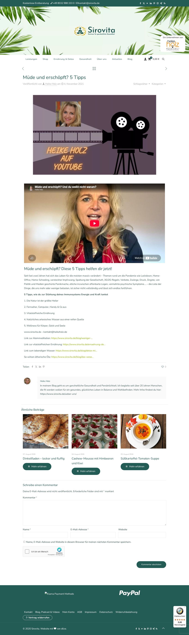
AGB (79, 612)
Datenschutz (106, 612)
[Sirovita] (94, 30)
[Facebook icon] (140, 3)
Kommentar (30, 497)
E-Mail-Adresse (80, 529)
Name (27, 529)
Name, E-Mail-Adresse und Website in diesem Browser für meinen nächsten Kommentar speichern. (78, 542)
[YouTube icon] (147, 3)
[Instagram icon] (158, 3)
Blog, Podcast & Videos (47, 612)
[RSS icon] (165, 3)
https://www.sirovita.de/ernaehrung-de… (84, 344)
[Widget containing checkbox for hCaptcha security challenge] (44, 551)
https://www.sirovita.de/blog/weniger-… (72, 338)
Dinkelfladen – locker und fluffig (43, 458)
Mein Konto (68, 612)
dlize (63, 628)
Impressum (91, 612)
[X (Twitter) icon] (144, 3)
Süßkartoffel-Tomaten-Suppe (140, 458)
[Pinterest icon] (154, 3)
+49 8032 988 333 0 (63, 3)
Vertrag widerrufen (38, 617)
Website (122, 529)
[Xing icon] (161, 3)
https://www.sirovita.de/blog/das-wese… (72, 356)
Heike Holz (51, 83)
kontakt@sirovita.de (88, 3)
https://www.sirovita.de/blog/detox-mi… (76, 350)
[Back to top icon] (163, 628)
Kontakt (28, 612)
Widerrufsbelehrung (126, 612)
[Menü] (184, 607)
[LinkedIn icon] (151, 3)
